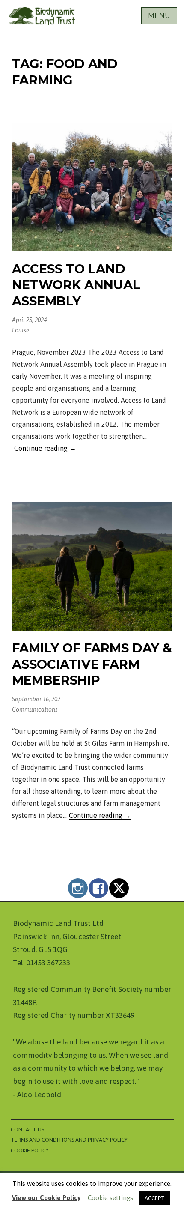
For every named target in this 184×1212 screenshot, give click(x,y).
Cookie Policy (30, 1150)
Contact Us (27, 1129)
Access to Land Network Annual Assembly (76, 284)
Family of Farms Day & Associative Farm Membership (92, 664)
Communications (35, 709)
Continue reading (45, 448)
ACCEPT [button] (155, 1198)
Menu (159, 16)
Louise (21, 330)
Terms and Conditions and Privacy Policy (69, 1140)
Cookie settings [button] (110, 1197)
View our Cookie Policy (46, 1197)
